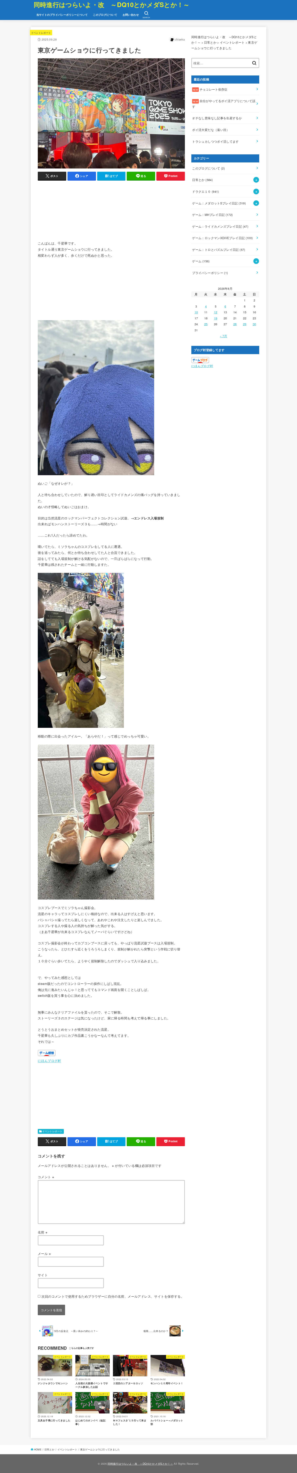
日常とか (202, 180)
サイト (43, 1274)
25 (206, 324)
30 (254, 324)
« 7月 (223, 336)
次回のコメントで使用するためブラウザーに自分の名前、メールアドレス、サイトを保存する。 (112, 1296)
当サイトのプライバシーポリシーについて (62, 15)
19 (215, 318)
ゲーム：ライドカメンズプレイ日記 (220, 226)
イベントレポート (41, 32)
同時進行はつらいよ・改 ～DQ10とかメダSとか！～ (112, 4)
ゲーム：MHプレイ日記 (212, 214)
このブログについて (105, 15)
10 (196, 312)
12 (215, 312)
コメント (46, 1176)
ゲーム (201, 261)
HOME (37, 1449)
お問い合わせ (131, 15)
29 (244, 324)
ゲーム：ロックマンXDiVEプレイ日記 (222, 238)
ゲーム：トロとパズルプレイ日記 (218, 249)
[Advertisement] (111, 212)
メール (44, 1253)
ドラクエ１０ (205, 191)
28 (235, 324)
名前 (43, 1232)
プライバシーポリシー (210, 273)
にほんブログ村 (49, 1060)
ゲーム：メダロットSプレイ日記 (219, 203)
